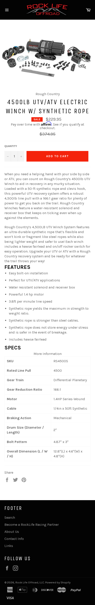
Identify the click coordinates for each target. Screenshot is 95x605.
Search (9, 517)
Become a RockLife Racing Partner (31, 524)
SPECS (12, 348)
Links (8, 546)
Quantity (10, 146)
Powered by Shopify (57, 582)
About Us (11, 532)
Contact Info (14, 539)
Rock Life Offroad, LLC (29, 582)
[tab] (47, 347)
